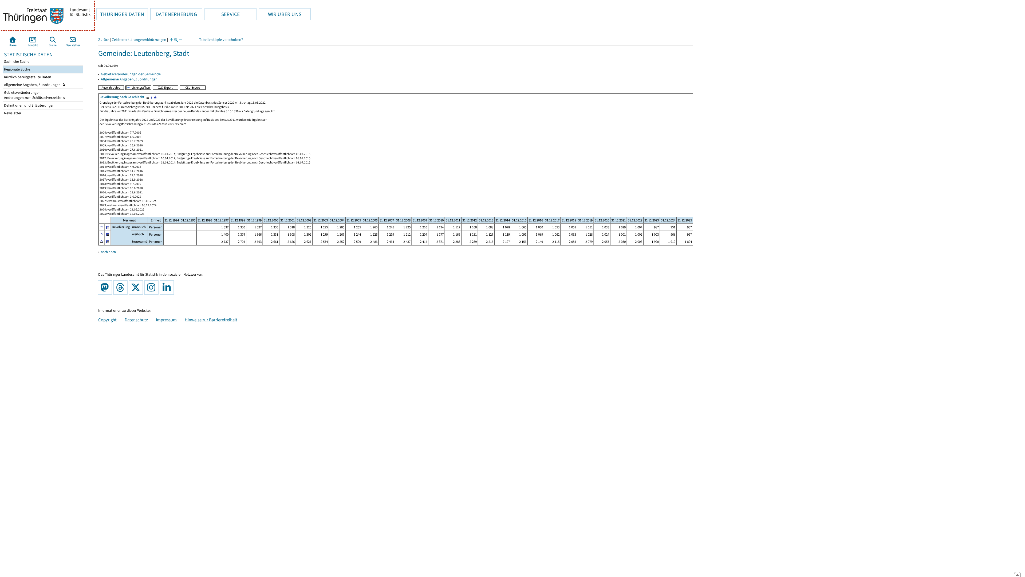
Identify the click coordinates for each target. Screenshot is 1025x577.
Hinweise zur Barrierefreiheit (211, 320)
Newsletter (12, 113)
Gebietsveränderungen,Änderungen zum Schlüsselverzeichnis (34, 95)
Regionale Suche (16, 69)
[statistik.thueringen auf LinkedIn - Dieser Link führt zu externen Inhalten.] (168, 287)
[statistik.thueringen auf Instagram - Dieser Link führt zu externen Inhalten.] (152, 287)
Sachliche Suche (16, 61)
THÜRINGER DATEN (120, 14)
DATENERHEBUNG (173, 14)
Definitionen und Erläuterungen (28, 105)
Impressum (166, 320)
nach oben (108, 251)
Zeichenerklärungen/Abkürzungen (139, 39)
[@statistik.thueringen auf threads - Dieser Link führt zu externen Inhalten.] (121, 287)
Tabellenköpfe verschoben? (221, 39)
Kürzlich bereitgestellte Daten (27, 77)
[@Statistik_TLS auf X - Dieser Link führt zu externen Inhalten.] (137, 287)
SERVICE (222, 14)
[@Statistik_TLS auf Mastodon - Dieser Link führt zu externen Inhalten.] (106, 287)
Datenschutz (136, 320)
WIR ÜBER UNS (280, 14)
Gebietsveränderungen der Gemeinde (131, 74)
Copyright (107, 320)
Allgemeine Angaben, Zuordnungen (32, 84)
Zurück (103, 39)
